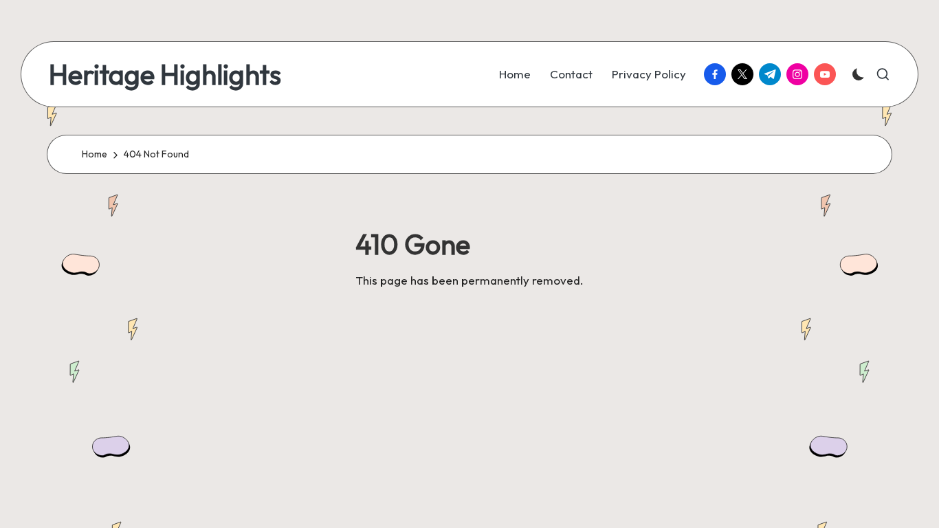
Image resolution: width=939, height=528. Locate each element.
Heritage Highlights (165, 74)
